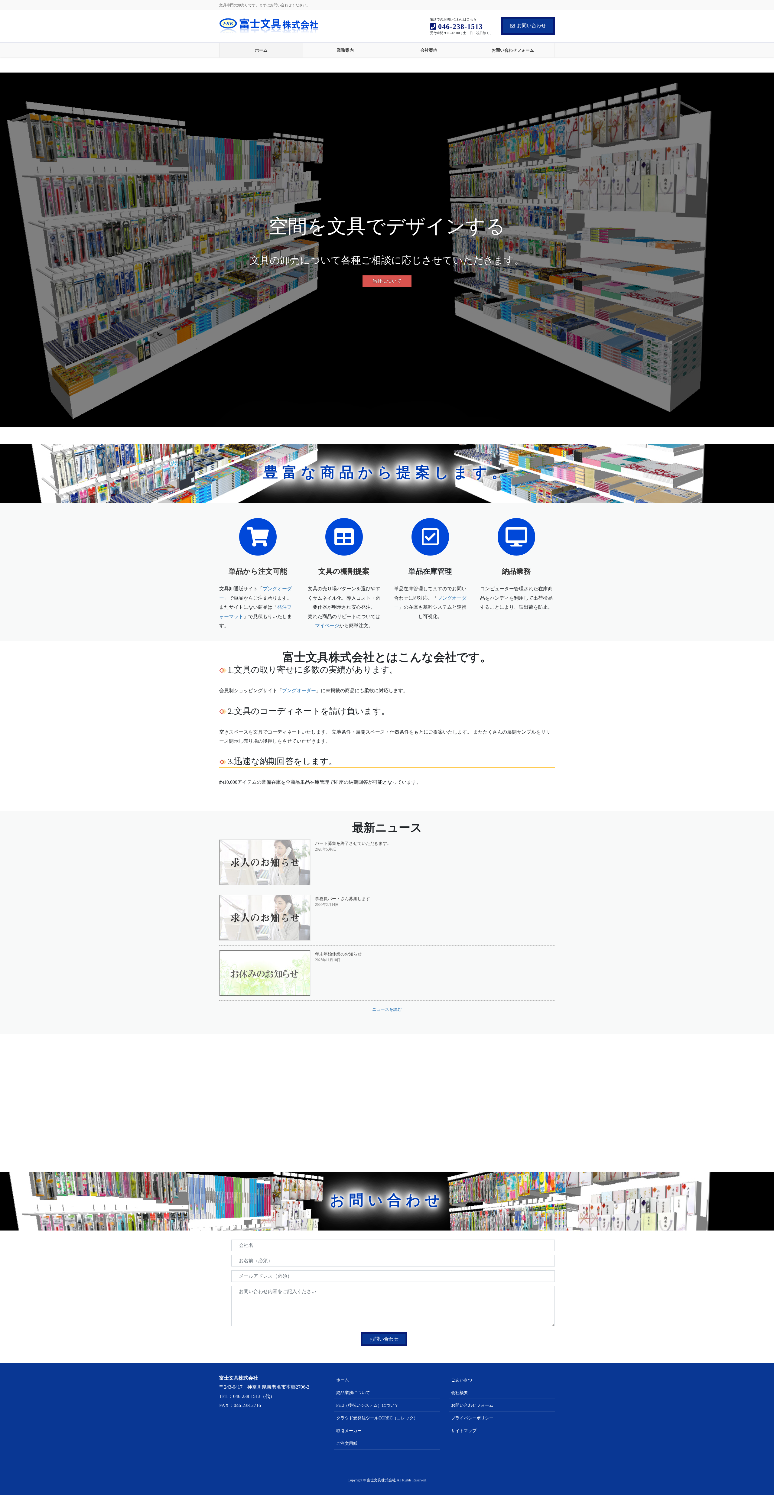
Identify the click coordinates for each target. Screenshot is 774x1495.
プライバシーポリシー (472, 1418)
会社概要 (459, 1392)
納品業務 (516, 571)
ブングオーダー (299, 690)
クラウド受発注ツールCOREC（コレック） (377, 1418)
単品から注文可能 (258, 571)
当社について (387, 281)
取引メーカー (349, 1431)
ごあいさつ (461, 1380)
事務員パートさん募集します (342, 899)
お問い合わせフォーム (472, 1405)
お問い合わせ (531, 25)
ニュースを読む (387, 1009)
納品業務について (353, 1392)
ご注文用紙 (346, 1443)
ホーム (342, 1380)
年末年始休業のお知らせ (338, 954)
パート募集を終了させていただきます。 (353, 843)
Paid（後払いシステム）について (367, 1405)
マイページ (327, 625)
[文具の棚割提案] (344, 536)
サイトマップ (463, 1431)
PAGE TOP (751, 1445)
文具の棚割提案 (343, 571)
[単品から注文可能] (258, 536)
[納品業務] (516, 536)
